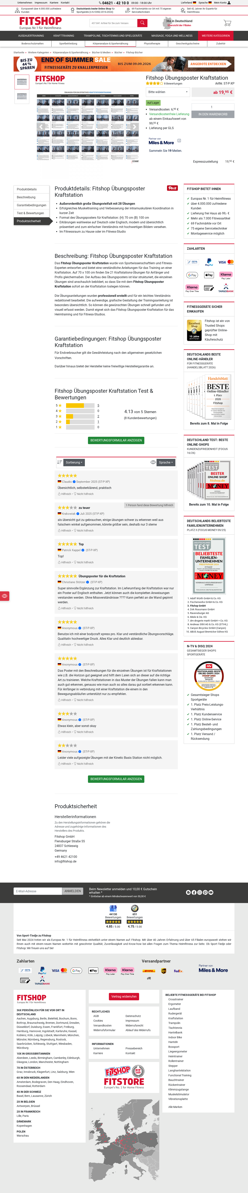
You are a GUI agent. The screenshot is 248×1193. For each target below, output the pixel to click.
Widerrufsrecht (134, 1025)
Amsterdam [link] (24, 1082)
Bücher (118, 52)
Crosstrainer (175, 999)
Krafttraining (63, 35)
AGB (96, 1016)
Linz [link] (53, 1072)
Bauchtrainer (176, 1080)
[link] (192, 262)
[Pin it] (172, 188)
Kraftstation (175, 1018)
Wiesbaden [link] (65, 1043)
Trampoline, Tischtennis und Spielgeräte (113, 35)
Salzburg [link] (62, 1072)
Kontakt (65, 2)
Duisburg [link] (36, 1027)
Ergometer (174, 1004)
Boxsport (173, 1047)
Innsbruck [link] (30, 1072)
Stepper (173, 1066)
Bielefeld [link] (53, 1018)
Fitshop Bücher (134, 52)
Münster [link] (22, 1039)
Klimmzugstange (178, 1089)
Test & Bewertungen (30, 213)
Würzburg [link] (22, 1048)
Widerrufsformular (104, 1030)
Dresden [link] (74, 1023)
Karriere (54, 2)
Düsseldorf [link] (23, 1027)
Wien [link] (72, 1072)
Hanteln (173, 1042)
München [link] (73, 1035)
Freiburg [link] (69, 1027)
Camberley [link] (59, 1058)
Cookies (98, 1020)
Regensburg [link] (47, 1039)
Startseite (19, 52)
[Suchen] (142, 23)
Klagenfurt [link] (43, 1072)
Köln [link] (30, 1035)
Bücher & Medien (101, 52)
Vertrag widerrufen (124, 996)
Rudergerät (175, 1013)
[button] (22, 82)
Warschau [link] (23, 1135)
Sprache (203, 2)
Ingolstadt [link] (48, 1031)
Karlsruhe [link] (61, 1031)
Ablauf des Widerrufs (138, 1030)
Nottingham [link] (61, 1062)
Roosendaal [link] (24, 1086)
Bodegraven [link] (39, 1082)
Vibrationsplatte (178, 1099)
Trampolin (174, 1023)
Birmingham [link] (45, 1058)
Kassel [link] (72, 1031)
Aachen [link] (21, 1018)
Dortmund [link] (62, 1023)
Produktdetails (27, 189)
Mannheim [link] (60, 1035)
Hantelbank (175, 1032)
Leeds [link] (32, 1058)
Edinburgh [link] (73, 1058)
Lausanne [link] (37, 1096)
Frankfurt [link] (57, 1027)
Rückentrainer (176, 1085)
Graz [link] (19, 1072)
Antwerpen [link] (23, 1106)
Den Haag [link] (53, 1082)
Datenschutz (133, 1016)
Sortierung (73, 462)
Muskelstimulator (178, 1094)
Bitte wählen (156, 92)
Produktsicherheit (29, 221)
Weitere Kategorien (216, 35)
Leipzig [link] (38, 1035)
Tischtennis (175, 1028)
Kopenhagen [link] (24, 1125)
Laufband (174, 1009)
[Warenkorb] (228, 23)
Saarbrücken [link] (24, 1043)
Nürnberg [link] (33, 1039)
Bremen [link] (50, 1023)
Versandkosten (102, 1025)
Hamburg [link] (22, 1031)
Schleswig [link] (39, 1043)
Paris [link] (25, 1116)
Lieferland (186, 2)
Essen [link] (46, 1027)
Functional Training (179, 1075)
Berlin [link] (43, 1018)
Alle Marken (175, 1107)
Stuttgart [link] (51, 1043)
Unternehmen (24, 2)
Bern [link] (27, 1096)
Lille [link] (19, 1116)
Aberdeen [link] (22, 1058)
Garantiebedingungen (31, 205)
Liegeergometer (177, 1051)
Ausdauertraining (31, 35)
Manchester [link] (46, 1062)
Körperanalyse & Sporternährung (70, 52)
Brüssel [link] (35, 1106)
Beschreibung (26, 197)
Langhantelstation (179, 1070)
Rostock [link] (61, 1039)
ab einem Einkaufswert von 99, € (169, 118)
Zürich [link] (48, 1096)
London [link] (33, 1062)
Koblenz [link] (21, 1035)
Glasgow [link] (22, 1062)
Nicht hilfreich (85, 494)
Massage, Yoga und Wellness (172, 35)
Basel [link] (20, 1096)
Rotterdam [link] (38, 1086)
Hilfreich (66, 494)
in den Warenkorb (213, 114)
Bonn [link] (73, 1018)
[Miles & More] (213, 968)
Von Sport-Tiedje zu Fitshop (34, 935)
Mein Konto (220, 2)
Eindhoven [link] (67, 1082)
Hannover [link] (35, 1031)
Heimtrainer (175, 1056)
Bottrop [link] (21, 1023)
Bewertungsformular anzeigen (116, 440)
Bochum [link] (64, 1018)
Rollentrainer (176, 1061)
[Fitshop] (41, 23)
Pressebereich (134, 1048)
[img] (179, 140)
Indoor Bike (175, 1037)
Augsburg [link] (33, 1018)
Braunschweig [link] (35, 1023)
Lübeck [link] (48, 1035)
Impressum (41, 2)
